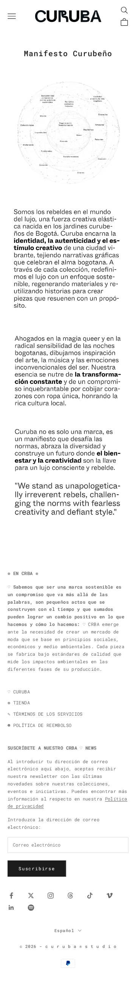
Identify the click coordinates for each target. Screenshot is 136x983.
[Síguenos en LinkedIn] (11, 907)
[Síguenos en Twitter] (31, 895)
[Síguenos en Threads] (70, 895)
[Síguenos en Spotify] (31, 907)
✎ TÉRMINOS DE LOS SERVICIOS (45, 714)
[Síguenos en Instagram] (50, 895)
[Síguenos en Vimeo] (109, 895)
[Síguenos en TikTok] (90, 895)
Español (64, 930)
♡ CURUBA (19, 692)
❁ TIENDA (19, 702)
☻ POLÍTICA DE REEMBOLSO (39, 725)
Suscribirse (37, 868)
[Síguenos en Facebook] (11, 895)
